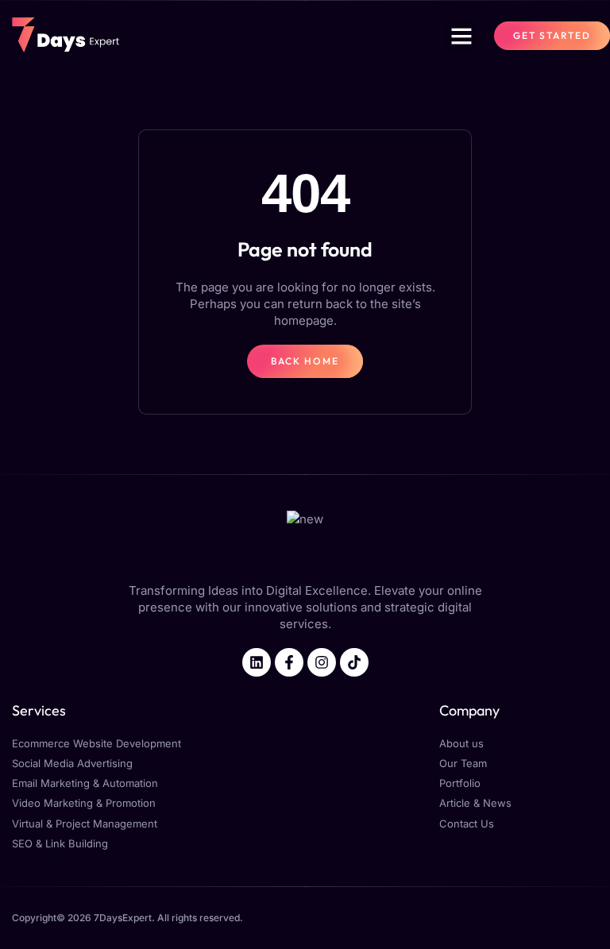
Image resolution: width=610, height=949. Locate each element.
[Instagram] (321, 662)
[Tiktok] (354, 662)
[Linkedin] (256, 662)
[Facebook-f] (289, 662)
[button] (461, 35)
